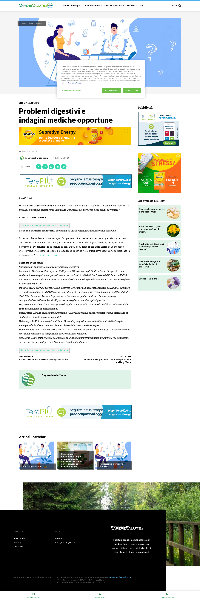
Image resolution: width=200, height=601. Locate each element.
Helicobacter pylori (46, 255)
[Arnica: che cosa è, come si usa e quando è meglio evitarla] (173, 230)
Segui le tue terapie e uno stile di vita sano (44, 225)
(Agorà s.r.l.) (125, 577)
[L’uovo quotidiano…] (36, 455)
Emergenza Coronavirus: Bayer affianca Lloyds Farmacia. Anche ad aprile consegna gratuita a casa (71, 460)
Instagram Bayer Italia (65, 542)
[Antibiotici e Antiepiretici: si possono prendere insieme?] (173, 247)
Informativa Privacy (20, 540)
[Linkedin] (57, 166)
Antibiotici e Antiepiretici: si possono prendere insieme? (151, 246)
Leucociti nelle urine (149, 278)
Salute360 (112, 577)
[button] (176, 5)
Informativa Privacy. (74, 83)
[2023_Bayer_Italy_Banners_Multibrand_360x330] (159, 173)
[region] (101, 79)
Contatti (18, 546)
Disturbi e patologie (70, 448)
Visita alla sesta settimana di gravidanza (43, 359)
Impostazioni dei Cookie (72, 90)
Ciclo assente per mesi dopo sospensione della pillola (107, 361)
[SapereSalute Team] (22, 158)
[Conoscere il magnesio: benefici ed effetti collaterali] (173, 265)
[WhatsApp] (51, 166)
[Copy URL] (64, 166)
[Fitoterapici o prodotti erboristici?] (113, 455)
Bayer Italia (60, 538)
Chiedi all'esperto (35, 23)
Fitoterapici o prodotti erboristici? (111, 465)
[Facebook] (38, 166)
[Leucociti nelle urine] (173, 282)
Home (23, 23)
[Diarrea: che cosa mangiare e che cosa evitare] (173, 212)
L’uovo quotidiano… (33, 466)
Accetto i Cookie (131, 90)
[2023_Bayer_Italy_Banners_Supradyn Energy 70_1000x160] (75, 136)
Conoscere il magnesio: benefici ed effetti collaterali (150, 264)
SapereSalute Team (38, 158)
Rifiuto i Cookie (111, 90)
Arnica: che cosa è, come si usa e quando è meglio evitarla (151, 229)
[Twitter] (45, 166)
